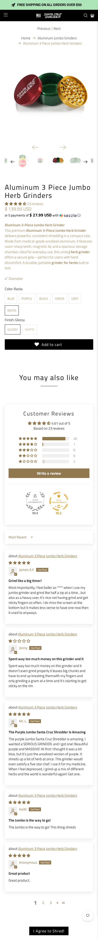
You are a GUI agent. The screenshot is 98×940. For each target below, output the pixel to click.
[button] (15, 203)
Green (59, 298)
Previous (43, 28)
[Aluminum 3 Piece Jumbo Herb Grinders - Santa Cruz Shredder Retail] (49, 96)
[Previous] (35, 147)
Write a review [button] (49, 473)
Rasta (11, 310)
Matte (29, 329)
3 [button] (51, 902)
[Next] (63, 147)
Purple (26, 298)
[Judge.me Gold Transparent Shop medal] (58, 501)
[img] (19, 562)
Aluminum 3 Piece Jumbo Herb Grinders (47, 556)
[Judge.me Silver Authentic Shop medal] (35, 501)
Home (25, 38)
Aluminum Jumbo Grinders (57, 38)
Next (57, 28)
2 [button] (43, 902)
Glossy (12, 329)
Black (43, 298)
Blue (10, 298)
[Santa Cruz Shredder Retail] (49, 15)
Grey (74, 298)
